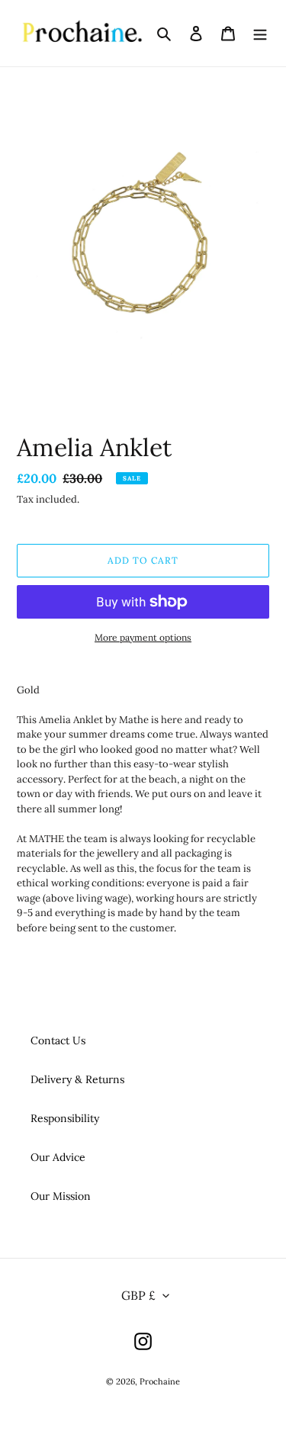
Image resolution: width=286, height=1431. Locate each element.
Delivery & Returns (77, 1079)
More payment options (143, 637)
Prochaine (160, 1381)
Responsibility (65, 1118)
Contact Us (58, 1040)
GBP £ (138, 1295)
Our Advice (58, 1157)
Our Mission (61, 1196)
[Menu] (260, 34)
